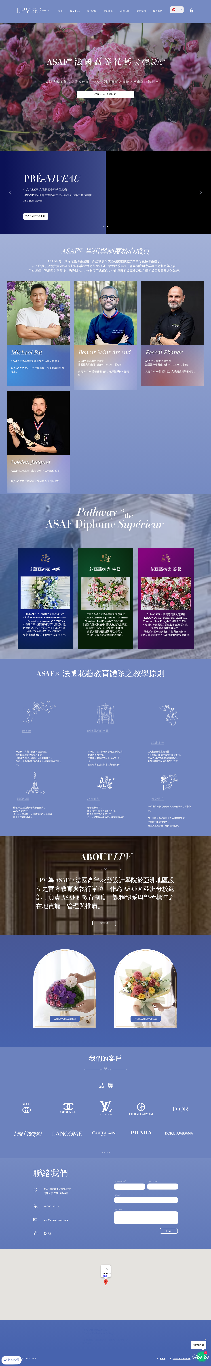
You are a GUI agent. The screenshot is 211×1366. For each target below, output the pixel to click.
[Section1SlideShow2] (104, 1152)
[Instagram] (50, 1233)
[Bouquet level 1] (107, 226)
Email (117, 1195)
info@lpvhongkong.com (56, 1220)
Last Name (152, 1181)
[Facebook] (45, 1233)
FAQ (162, 1359)
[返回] (10, 192)
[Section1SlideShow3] (107, 1152)
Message (118, 1209)
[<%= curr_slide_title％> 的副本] (109, 1152)
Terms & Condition (181, 1359)
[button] (191, 10)
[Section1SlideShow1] (102, 1152)
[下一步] (201, 192)
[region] (45, 598)
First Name (120, 1181)
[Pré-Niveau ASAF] (104, 226)
